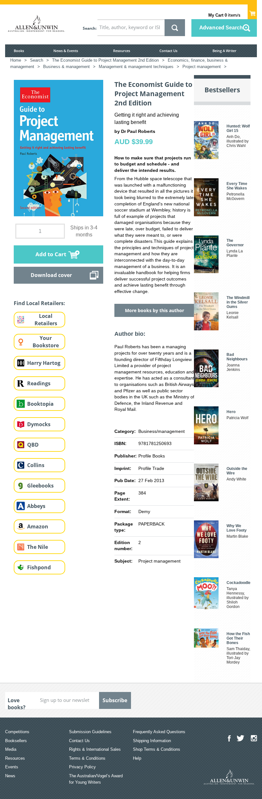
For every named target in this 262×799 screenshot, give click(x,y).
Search (89, 28)
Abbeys (36, 506)
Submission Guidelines (90, 731)
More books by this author (154, 310)
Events (11, 766)
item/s (224, 15)
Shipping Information (152, 740)
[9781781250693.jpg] (58, 147)
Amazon (37, 526)
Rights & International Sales (95, 749)
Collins (35, 465)
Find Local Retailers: (39, 303)
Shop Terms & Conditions (156, 749)
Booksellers (16, 740)
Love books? (17, 703)
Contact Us (168, 50)
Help (137, 758)
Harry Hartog (43, 362)
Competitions (17, 731)
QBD (33, 444)
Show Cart (252, 11)
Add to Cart (50, 254)
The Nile (37, 546)
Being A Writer (224, 50)
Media (10, 749)
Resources (121, 50)
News (10, 775)
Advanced (221, 27)
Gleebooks (40, 485)
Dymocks (38, 424)
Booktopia (40, 403)
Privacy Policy (82, 766)
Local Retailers (46, 319)
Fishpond (39, 567)
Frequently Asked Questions (159, 731)
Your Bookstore (46, 341)
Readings (38, 383)
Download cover (51, 275)
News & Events (65, 50)
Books (19, 50)
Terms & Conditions (87, 758)
